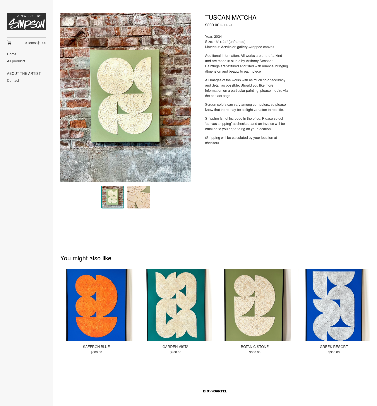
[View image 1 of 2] (112, 197)
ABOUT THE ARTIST (24, 73)
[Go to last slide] (66, 97)
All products (16, 60)
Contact (13, 80)
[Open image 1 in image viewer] (125, 97)
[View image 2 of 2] (138, 197)
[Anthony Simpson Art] (26, 21)
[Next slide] (185, 97)
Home (11, 53)
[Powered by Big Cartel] (215, 391)
